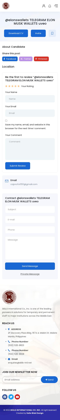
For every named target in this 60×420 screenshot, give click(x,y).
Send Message (30, 266)
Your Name (11, 92)
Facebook (11, 58)
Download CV (16, 33)
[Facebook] (4, 396)
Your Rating (27, 86)
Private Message (30, 274)
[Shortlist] (52, 33)
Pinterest (42, 58)
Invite (38, 33)
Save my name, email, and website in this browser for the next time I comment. (27, 126)
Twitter (27, 58)
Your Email (10, 106)
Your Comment (13, 135)
